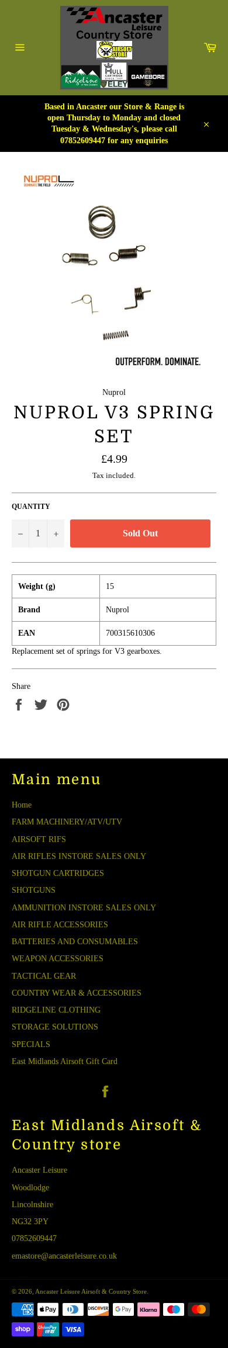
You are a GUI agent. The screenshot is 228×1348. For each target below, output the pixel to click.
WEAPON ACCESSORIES (57, 958)
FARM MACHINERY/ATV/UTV (67, 821)
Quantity (31, 507)
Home (22, 805)
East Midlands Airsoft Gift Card (65, 1061)
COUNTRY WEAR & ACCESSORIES (76, 993)
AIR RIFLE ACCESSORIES (60, 924)
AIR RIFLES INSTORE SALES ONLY (79, 856)
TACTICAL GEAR (44, 976)
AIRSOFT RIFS (39, 839)
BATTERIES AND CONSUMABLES (75, 941)
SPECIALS (31, 1044)
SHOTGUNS (34, 890)
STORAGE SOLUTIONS (55, 1027)
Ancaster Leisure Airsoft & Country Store (91, 1291)
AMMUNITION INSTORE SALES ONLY (84, 907)
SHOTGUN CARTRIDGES (58, 873)
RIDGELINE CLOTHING (56, 1010)
